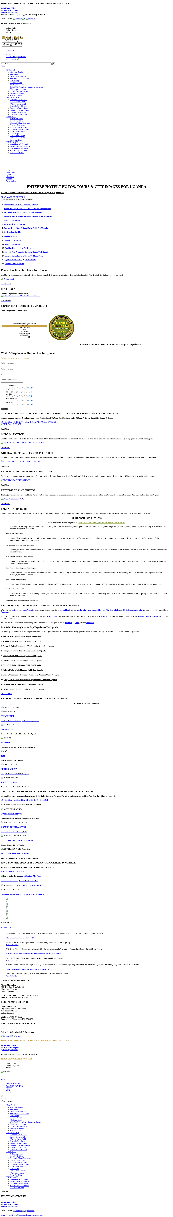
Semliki (141, 616)
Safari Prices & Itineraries (19, 144)
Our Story (14, 74)
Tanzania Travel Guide (18, 100)
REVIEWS (5, 743)
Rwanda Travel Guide (18, 106)
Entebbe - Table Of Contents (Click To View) (17, 199)
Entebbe (9, 179)
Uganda (9, 175)
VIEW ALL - (6, 927)
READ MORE (6, 694)
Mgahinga (53, 616)
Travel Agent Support (18, 89)
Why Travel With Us (18, 76)
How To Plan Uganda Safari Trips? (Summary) (22, 636)
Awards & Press (16, 83)
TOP (3, 1080)
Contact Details (16, 95)
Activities (9, 394)
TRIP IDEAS (11, 117)
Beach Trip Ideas (16, 121)
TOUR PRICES (12, 142)
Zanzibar (68, 623)
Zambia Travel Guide (18, 112)
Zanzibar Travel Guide (18, 114)
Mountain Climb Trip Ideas (20, 123)
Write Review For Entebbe (15, 224)
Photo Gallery (11, 181)
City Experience (11, 385)
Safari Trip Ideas (16, 119)
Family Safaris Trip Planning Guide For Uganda (22, 656)
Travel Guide (10, 172)
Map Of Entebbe (10, 236)
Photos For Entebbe (13, 240)
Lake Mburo (150, 616)
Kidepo (160, 616)
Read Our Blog (16, 140)
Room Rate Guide (17, 153)
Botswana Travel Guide (19, 108)
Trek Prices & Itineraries (19, 148)
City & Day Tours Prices (19, 151)
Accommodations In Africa (20, 129)
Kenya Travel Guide (18, 102)
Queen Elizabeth (98, 610)
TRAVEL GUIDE (12, 98)
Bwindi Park (65, 610)
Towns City (10, 177)
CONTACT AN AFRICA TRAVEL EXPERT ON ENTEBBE (24, 800)
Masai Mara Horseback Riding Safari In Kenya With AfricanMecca (28, 969)
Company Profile (16, 72)
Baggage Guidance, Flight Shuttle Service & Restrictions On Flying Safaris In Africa (33, 953)
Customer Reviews (17, 85)
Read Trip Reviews (17, 131)
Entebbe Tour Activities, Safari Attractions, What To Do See (28, 216)
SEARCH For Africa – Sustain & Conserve (26, 87)
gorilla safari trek (84, 610)
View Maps (14, 134)
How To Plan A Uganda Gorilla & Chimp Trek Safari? (26, 252)
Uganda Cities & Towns (14, 264)
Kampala (4, 612)
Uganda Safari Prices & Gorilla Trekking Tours (24, 256)
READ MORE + (12, 945)
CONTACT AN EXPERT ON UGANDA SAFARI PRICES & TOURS (28, 422)
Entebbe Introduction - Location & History (21, 205)
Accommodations (11, 398)
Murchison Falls (112, 610)
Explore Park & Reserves (19, 127)
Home (8, 55)
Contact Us (10, 51)
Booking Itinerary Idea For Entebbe (19, 248)
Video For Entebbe (12, 244)
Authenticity (10, 402)
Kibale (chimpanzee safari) (133, 610)
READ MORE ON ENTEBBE (13, 197)
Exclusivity (9, 390)
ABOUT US (10, 70)
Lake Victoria (30, 260)
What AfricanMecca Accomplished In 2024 (20, 938)
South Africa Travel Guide (20, 110)
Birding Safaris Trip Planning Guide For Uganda (23, 684)
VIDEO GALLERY (9, 782)
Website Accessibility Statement (58, 1076)
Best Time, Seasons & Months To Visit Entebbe (23, 213)
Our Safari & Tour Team (19, 78)
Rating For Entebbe (12, 220)
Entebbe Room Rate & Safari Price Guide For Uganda (26, 228)
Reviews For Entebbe (12, 232)
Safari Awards (11, 60)
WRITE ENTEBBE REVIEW (12, 871)
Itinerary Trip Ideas (17, 125)
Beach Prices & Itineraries (20, 146)
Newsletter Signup (17, 93)
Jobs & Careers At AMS (19, 91)
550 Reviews (11, 57)
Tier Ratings (14, 81)
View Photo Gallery (17, 136)
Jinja (105, 616)
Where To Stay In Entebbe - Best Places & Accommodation (27, 209)
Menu (3, 66)
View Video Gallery (17, 138)
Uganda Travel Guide (18, 104)
